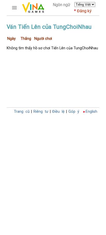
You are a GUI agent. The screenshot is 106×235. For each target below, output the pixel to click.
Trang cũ (22, 111)
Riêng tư (40, 111)
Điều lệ (58, 111)
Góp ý (73, 111)
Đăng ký (84, 10)
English (91, 111)
